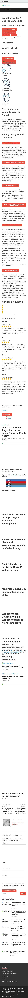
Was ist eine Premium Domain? (10, 270)
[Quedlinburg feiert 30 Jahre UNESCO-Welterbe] (5, 951)
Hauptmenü (7, 9)
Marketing (13, 650)
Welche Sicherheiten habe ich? (11, 143)
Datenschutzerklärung (7, 971)
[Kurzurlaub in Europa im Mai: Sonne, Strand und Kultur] (6, 942)
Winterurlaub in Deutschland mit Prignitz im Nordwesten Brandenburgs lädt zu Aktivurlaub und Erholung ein (13, 795)
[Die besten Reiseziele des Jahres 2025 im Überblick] (6, 927)
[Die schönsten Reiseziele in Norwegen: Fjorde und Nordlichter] (6, 902)
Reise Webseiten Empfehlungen (10, 981)
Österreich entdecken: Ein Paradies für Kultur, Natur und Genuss (19, 935)
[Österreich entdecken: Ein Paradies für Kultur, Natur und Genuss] (6, 934)
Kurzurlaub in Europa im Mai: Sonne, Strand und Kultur (18, 944)
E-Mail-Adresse (7, 869)
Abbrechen (6, 34)
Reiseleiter (15, 438)
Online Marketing (14, 652)
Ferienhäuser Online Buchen (9, 973)
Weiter (13, 34)
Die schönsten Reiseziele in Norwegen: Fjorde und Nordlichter (19, 904)
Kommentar (5, 843)
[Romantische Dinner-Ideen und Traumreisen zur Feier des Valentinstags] (7, 664)
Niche (8, 652)
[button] (8, 480)
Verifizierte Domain (9, 62)
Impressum (4, 410)
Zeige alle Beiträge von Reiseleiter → (18, 823)
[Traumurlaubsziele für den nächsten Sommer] (6, 920)
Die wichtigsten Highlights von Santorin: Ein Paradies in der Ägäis (19, 913)
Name (4, 862)
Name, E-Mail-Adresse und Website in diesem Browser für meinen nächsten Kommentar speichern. (13, 886)
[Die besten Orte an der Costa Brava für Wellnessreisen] (10, 674)
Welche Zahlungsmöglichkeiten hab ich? (13, 162)
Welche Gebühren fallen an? (10, 185)
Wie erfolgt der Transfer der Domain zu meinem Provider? (14, 205)
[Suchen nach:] (14, 893)
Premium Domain (9, 58)
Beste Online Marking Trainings (13, 475)
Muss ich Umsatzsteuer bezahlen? (11, 225)
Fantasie (8, 650)
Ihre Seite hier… (6, 976)
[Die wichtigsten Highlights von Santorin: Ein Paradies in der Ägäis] (6, 911)
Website (4, 875)
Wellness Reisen (5, 425)
